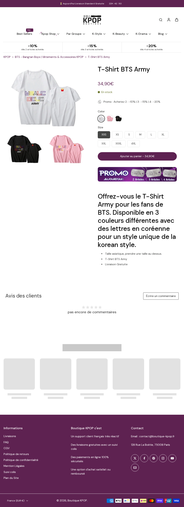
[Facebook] (144, 458)
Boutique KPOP (77, 500)
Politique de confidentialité (21, 460)
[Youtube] (172, 458)
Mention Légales (14, 466)
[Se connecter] (168, 19)
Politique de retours (16, 454)
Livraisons (10, 436)
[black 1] (118, 118)
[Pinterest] (154, 458)
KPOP (7, 57)
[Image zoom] (45, 98)
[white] (101, 118)
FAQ (6, 442)
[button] (137, 156)
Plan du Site (11, 478)
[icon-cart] (176, 19)
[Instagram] (163, 458)
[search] (161, 19)
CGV (7, 448)
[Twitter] (135, 458)
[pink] (109, 118)
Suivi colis (10, 472)
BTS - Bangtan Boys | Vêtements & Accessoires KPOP (49, 57)
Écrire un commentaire (161, 296)
